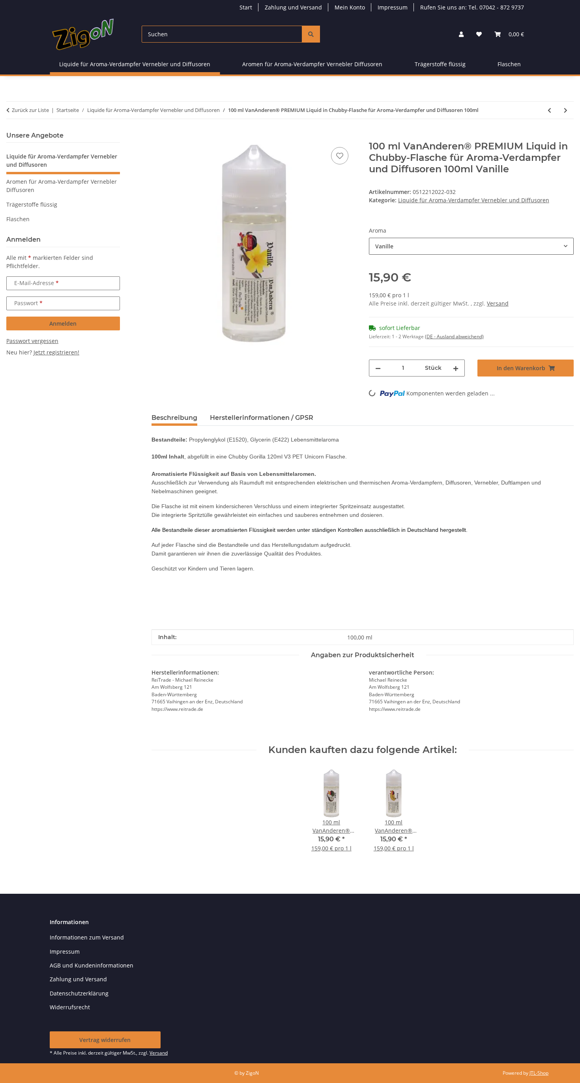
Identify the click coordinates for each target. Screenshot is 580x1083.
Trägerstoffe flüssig (31, 204)
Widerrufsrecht (70, 1007)
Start (245, 7)
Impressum (393, 7)
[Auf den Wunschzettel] (339, 155)
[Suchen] (311, 34)
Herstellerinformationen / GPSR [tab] (261, 417)
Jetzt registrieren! (56, 352)
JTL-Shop (538, 1073)
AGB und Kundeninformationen (91, 965)
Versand (498, 303)
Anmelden (63, 323)
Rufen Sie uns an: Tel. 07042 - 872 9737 (472, 7)
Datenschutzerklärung (79, 993)
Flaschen (18, 219)
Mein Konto (350, 7)
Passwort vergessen (32, 341)
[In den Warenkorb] (158, 136)
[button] (461, 34)
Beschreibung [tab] (174, 417)
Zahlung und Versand (293, 7)
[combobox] (471, 246)
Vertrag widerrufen (105, 1040)
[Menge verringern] (378, 368)
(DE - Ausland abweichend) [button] (454, 336)
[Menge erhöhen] (455, 368)
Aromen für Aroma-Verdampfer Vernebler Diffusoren (61, 186)
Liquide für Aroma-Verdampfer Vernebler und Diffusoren (473, 200)
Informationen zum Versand (87, 937)
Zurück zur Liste (30, 110)
